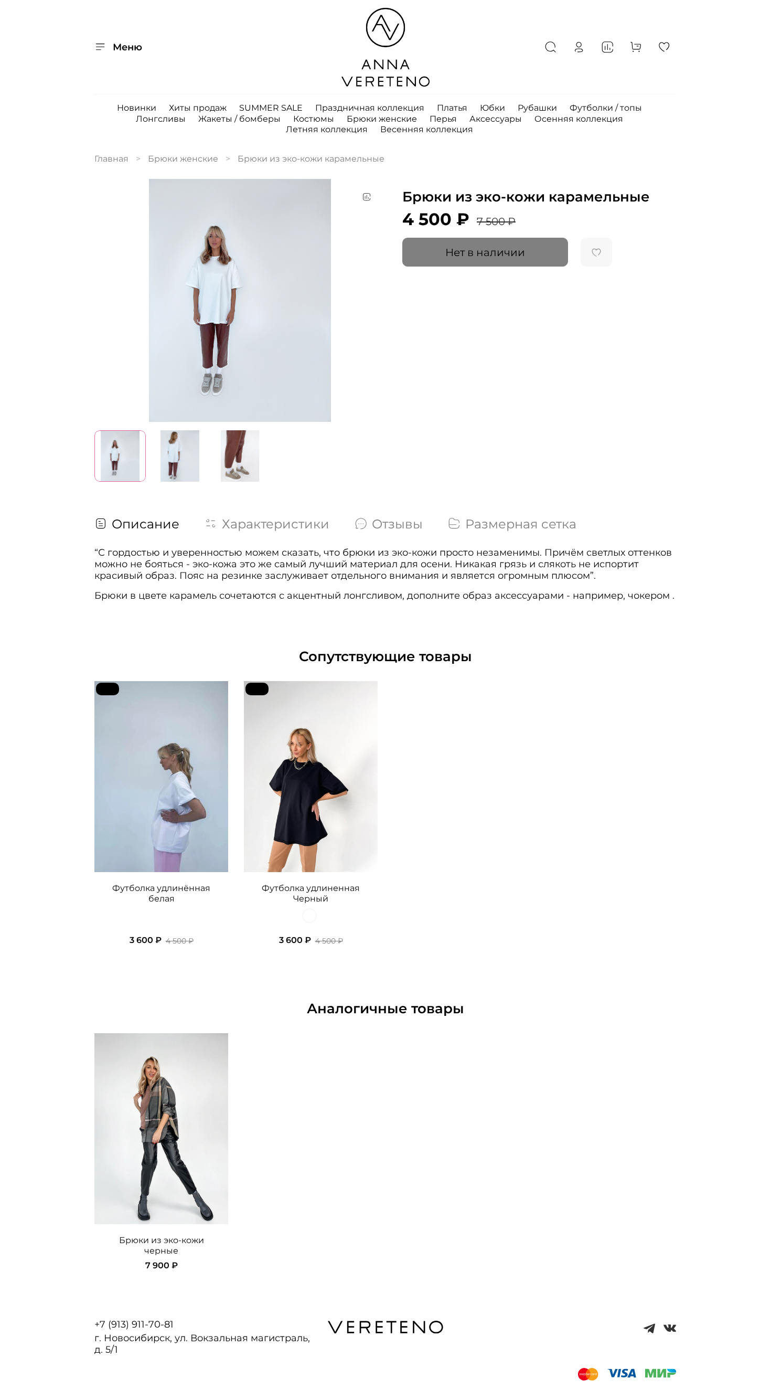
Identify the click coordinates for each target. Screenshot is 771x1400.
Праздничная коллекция (369, 108)
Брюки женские (382, 119)
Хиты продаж (198, 108)
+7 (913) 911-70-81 (134, 1324)
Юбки (492, 108)
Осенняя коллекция (578, 119)
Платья (452, 108)
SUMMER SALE (271, 108)
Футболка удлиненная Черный (311, 894)
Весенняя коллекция (426, 129)
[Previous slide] (111, 300)
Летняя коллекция (327, 129)
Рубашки (537, 108)
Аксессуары (495, 119)
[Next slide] (368, 300)
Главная (111, 159)
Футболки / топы (606, 108)
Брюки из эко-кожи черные (161, 1246)
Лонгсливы (161, 119)
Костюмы (313, 119)
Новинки (136, 108)
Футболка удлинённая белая (161, 894)
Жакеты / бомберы (239, 119)
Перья (443, 119)
